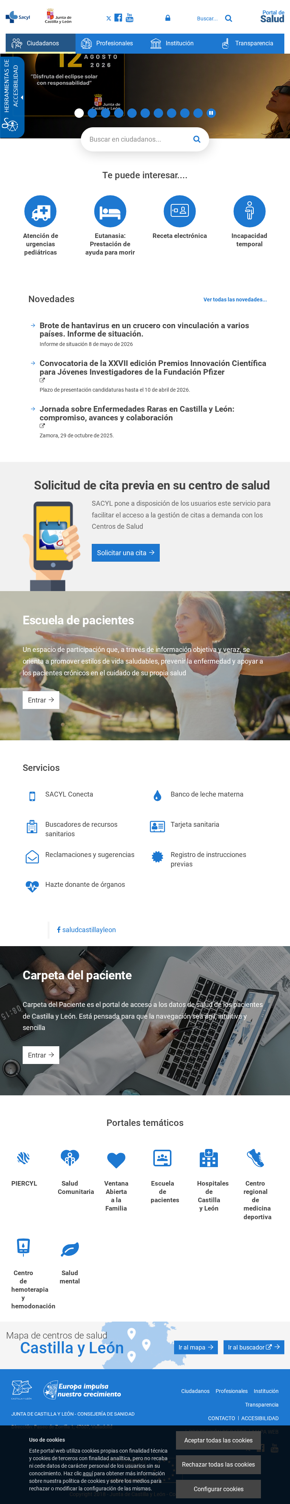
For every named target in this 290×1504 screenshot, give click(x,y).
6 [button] (145, 113)
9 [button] (185, 113)
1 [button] (79, 113)
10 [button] (198, 113)
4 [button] (118, 113)
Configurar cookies (219, 1489)
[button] (211, 113)
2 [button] (92, 113)
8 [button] (171, 113)
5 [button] (132, 113)
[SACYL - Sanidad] (18, 16)
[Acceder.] (169, 18)
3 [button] (105, 113)
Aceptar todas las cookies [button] (218, 1440)
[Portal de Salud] (272, 15)
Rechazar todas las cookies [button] (218, 1464)
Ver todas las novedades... (235, 299)
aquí (88, 1473)
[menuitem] (41, 44)
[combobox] (207, 18)
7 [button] (158, 113)
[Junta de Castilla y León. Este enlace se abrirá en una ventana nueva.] (58, 16)
